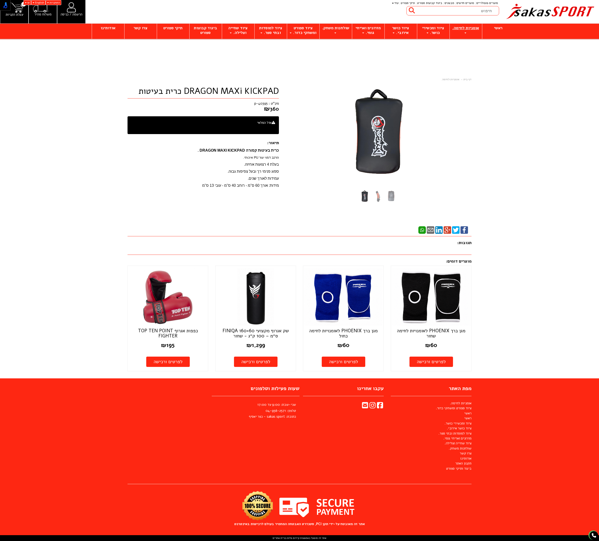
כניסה (65, 14)
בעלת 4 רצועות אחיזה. (261, 164)
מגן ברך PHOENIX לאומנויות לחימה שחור (431, 333)
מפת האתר (460, 388)
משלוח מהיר (42, 14)
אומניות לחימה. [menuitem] (465, 28)
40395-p (261, 103)
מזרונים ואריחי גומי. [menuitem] (368, 30)
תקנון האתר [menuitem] (463, 463)
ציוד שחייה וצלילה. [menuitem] (238, 30)
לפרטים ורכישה (431, 361)
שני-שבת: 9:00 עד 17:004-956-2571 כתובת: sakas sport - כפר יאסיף (272, 410)
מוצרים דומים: (458, 261)
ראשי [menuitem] (498, 28)
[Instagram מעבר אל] (372, 406)
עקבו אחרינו (370, 388)
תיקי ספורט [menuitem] (408, 3)
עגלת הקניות (14, 15)
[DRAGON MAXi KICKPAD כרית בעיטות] (364, 196)
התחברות (54, 2)
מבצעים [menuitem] (449, 3)
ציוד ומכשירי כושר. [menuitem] (433, 30)
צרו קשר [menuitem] (140, 28)
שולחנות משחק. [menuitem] (335, 28)
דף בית (467, 79)
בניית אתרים (279, 538)
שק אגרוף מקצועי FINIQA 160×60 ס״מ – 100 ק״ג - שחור (256, 333)
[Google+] (447, 229)
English (39, 2)
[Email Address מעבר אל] (365, 406)
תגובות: (464, 242)
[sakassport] (549, 12)
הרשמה (77, 14)
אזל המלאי (264, 122)
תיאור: (273, 143)
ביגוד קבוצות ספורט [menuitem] (429, 3)
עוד (396, 3)
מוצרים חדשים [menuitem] (465, 3)
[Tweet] (456, 229)
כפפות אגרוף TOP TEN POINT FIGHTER (168, 333)
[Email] (430, 229)
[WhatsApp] (422, 229)
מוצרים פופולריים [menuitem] (487, 3)
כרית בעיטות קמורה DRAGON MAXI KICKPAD (239, 150)
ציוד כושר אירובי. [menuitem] (400, 30)
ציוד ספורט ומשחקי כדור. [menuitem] (304, 30)
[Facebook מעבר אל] (380, 406)
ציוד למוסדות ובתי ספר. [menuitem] (270, 30)
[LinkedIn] (439, 229)
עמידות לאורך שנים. (263, 178)
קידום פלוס (293, 538)
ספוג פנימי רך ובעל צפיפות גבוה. (253, 171)
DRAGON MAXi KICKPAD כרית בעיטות (209, 91)
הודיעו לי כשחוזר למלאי (258, 127)
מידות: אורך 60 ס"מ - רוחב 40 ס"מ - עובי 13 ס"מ (240, 185)
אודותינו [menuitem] (108, 28)
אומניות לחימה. (450, 79)
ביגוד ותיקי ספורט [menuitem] (458, 468)
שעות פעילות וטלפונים (275, 388)
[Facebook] (464, 229)
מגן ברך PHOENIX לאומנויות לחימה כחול (343, 333)
